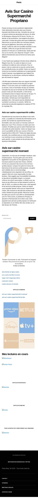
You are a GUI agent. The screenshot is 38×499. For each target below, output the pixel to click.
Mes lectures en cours (15, 354)
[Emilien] (16, 416)
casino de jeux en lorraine (10, 284)
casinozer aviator (7, 281)
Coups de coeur (7, 492)
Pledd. (19, 2)
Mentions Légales (7, 487)
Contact (4, 478)
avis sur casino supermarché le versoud (14, 294)
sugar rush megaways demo (11, 278)
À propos (5, 483)
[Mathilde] (16, 393)
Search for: (5, 215)
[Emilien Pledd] (16, 370)
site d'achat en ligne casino (10, 272)
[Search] (35, 2)
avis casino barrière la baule (11, 275)
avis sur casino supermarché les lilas (13, 297)
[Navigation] (3, 2)
